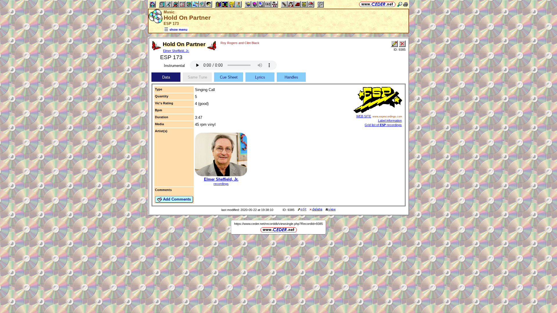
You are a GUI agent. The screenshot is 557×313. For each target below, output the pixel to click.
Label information (390, 120)
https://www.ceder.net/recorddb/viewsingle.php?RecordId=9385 (278, 223)
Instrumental (174, 65)
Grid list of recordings (383, 125)
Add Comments (176, 199)
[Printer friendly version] (405, 4)
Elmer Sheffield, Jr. (176, 50)
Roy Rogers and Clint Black (239, 43)
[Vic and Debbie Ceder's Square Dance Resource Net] (377, 4)
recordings (221, 183)
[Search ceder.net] (399, 4)
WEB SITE (363, 116)
